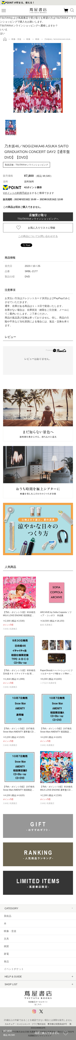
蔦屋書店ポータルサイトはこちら (38, 1003)
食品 (6, 961)
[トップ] (5, 39)
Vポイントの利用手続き (16, 193)
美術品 (7, 916)
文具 (6, 938)
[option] (38, 78)
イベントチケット (14, 969)
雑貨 (6, 946)
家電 (6, 953)
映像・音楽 (10, 931)
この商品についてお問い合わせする (38, 236)
